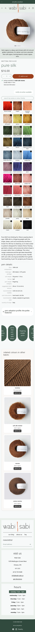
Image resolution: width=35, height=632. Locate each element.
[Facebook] (13, 629)
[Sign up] (30, 544)
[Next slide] (33, 2)
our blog (11, 534)
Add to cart (24, 76)
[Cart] (33, 8)
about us (19, 534)
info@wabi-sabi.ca (17, 575)
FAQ (25, 534)
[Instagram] (16, 629)
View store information (9, 84)
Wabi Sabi (19, 622)
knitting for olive (9, 61)
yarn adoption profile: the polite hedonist (17, 311)
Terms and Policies (17, 625)
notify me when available (24, 92)
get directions (17, 579)
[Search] (5, 8)
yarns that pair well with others (12, 333)
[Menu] (2, 8)
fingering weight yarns (23, 333)
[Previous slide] (2, 2)
